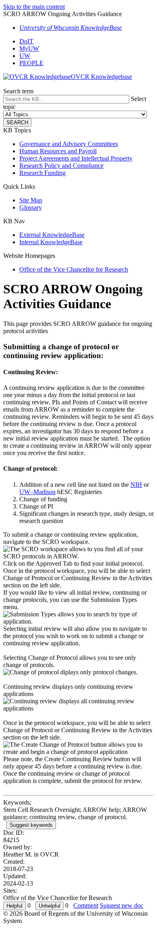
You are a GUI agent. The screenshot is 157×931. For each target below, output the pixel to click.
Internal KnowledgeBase (51, 242)
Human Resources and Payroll (58, 151)
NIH (136, 484)
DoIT (26, 41)
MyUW (29, 48)
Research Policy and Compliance (61, 165)
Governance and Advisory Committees (68, 143)
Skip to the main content (34, 6)
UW (24, 55)
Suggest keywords (31, 825)
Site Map (30, 200)
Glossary (30, 207)
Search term (18, 91)
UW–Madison (37, 491)
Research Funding (42, 172)
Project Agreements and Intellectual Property (75, 158)
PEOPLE (31, 63)
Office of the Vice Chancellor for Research (73, 269)
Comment (85, 905)
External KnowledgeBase (52, 234)
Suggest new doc (121, 905)
